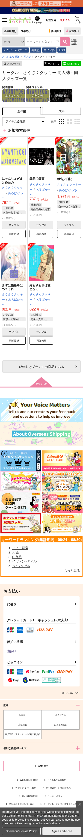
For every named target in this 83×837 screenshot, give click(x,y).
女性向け (74, 31)
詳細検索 (74, 41)
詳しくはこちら (71, 692)
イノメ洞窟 (20, 547)
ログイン (64, 20)
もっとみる (72, 570)
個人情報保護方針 (30, 796)
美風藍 (35, 50)
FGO (62, 50)
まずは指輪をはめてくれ (12, 287)
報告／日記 (64, 179)
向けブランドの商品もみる (41, 366)
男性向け (56, 31)
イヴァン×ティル (24, 561)
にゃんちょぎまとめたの (12, 180)
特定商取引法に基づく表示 (21, 803)
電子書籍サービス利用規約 (58, 788)
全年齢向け (10, 31)
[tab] (61, 111)
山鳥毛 (17, 556)
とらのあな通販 (11, 56)
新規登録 (50, 20)
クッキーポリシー (56, 796)
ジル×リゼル (21, 565)
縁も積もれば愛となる (40, 287)
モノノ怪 (49, 50)
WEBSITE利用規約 (29, 779)
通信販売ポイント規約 (25, 788)
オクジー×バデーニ (15, 50)
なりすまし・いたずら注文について (60, 803)
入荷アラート (14, 63)
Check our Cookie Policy (21, 831)
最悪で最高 (37, 178)
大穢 (15, 552)
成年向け (26, 31)
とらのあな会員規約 (56, 779)
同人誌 (27, 56)
